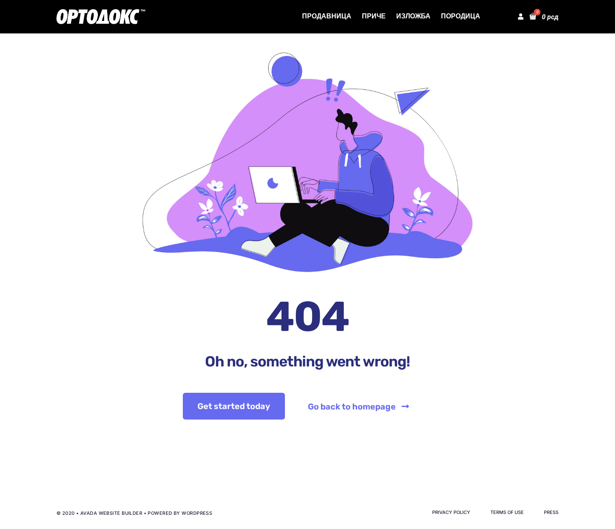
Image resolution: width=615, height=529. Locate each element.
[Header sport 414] (100, 12)
